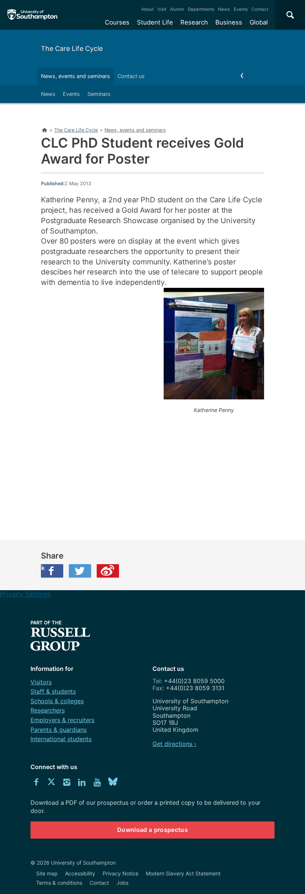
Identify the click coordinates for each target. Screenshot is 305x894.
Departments (201, 9)
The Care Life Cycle (72, 48)
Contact (259, 9)
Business (228, 22)
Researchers (47, 710)
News (224, 9)
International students (61, 739)
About (147, 9)
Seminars (98, 94)
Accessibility (80, 873)
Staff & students (53, 691)
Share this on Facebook (43, 568)
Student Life (155, 22)
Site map (47, 873)
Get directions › (174, 743)
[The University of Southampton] (32, 15)
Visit (161, 9)
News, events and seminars (75, 76)
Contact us (131, 76)
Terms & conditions (59, 882)
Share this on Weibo (108, 571)
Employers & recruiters (62, 720)
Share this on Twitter (80, 571)
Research (194, 22)
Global (259, 22)
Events (241, 9)
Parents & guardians (58, 729)
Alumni (177, 9)
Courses (117, 22)
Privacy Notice (120, 873)
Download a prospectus (152, 829)
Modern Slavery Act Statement (183, 873)
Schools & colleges (57, 701)
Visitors (41, 682)
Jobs (122, 882)
